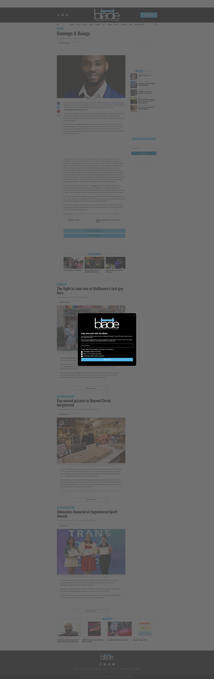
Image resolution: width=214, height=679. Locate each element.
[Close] (134, 315)
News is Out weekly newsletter (92, 353)
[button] (107, 353)
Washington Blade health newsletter (93, 356)
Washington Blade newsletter (92, 351)
